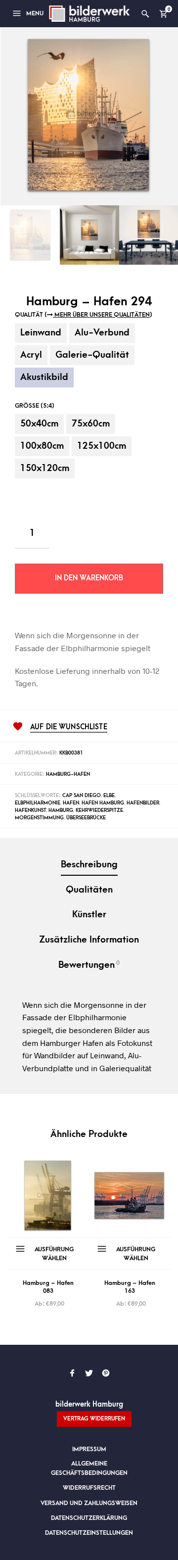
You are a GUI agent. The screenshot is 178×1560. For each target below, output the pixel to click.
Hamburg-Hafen (68, 774)
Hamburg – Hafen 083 (48, 1286)
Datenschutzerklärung (89, 1517)
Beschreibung (89, 864)
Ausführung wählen (54, 1254)
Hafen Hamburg (103, 803)
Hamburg (60, 810)
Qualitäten (89, 890)
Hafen (71, 803)
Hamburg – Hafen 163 (129, 1286)
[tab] (89, 865)
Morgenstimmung (39, 818)
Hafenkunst (30, 810)
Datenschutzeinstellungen (89, 1532)
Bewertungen (89, 964)
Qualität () (83, 314)
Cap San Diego (81, 796)
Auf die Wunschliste (68, 727)
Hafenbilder (143, 803)
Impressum (89, 1449)
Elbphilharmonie (37, 803)
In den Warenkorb (89, 578)
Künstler (89, 914)
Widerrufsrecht (89, 1487)
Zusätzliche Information (89, 940)
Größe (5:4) (34, 405)
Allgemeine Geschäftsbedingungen (89, 1468)
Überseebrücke (86, 818)
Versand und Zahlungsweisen (89, 1503)
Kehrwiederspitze (99, 810)
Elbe (109, 796)
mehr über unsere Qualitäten (101, 314)
